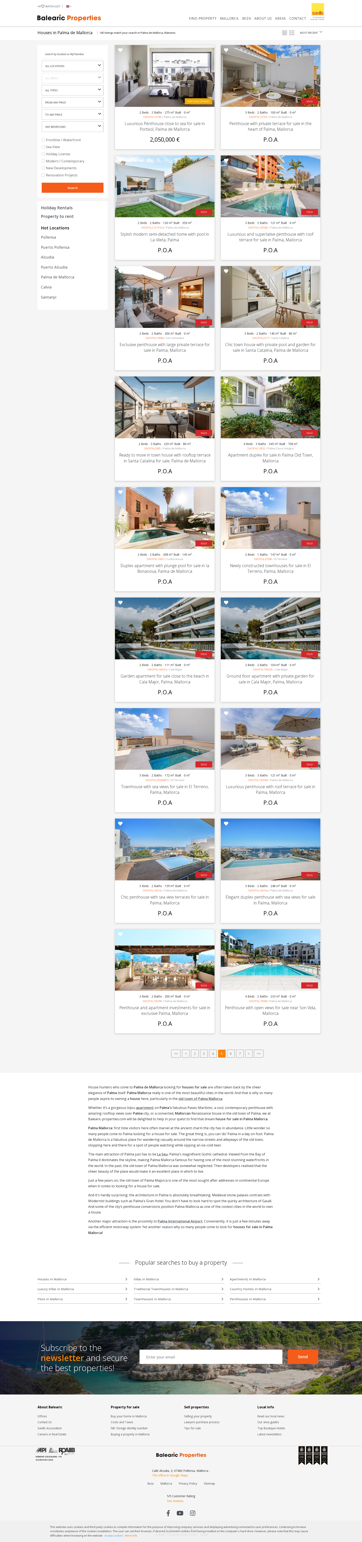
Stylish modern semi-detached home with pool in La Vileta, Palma (164, 237)
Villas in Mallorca (146, 1279)
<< (176, 1053)
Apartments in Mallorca (248, 1279)
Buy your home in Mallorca (129, 1416)
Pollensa (48, 237)
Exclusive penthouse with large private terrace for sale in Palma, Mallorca (165, 347)
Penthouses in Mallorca (248, 1299)
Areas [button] (280, 18)
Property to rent (57, 216)
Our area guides (268, 1422)
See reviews (175, 1501)
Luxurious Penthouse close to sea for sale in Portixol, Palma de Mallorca (165, 126)
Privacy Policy (188, 1483)
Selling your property (198, 1416)
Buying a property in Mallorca (130, 1434)
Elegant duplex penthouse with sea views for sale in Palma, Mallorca (270, 900)
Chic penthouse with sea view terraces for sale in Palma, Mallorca (165, 900)
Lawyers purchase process (202, 1422)
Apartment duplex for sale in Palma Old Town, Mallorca (270, 457)
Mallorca (229, 18)
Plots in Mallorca (50, 1299)
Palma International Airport (180, 1221)
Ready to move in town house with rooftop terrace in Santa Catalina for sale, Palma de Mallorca (165, 457)
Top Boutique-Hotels (271, 1428)
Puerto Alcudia (54, 267)
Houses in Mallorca (51, 1279)
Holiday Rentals (57, 208)
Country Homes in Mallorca (250, 1289)
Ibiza (246, 18)
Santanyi (48, 297)
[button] (68, 6)
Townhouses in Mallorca (152, 1299)
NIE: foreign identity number (129, 1428)
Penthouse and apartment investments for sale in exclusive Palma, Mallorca (164, 1010)
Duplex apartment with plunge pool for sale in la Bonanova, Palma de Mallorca (164, 568)
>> (259, 1053)
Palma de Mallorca (57, 276)
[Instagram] (192, 1513)
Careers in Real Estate (51, 1434)
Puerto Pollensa (55, 247)
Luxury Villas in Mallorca (55, 1289)
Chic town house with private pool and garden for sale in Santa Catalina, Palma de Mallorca (270, 347)
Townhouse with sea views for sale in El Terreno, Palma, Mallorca (165, 789)
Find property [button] (203, 18)
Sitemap (209, 1483)
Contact (297, 18)
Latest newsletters (269, 1434)
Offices (42, 1416)
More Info (131, 1535)
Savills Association (49, 1428)
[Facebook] (168, 1513)
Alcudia (47, 257)
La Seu (162, 1154)
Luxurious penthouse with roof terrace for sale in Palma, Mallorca (270, 789)
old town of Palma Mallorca (200, 1098)
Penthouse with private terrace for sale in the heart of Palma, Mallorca (270, 126)
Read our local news (270, 1416)
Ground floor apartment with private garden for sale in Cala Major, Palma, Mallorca (270, 678)
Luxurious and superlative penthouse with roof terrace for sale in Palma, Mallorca (270, 237)
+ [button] (48, 6)
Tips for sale (192, 1428)
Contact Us (44, 1422)
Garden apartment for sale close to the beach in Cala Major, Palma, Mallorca (165, 678)
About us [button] (263, 18)
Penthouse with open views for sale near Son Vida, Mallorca (270, 1010)
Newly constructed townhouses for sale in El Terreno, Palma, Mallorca (270, 568)
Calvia (46, 287)
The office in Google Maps (170, 1475)
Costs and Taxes (122, 1422)
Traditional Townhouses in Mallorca (161, 1289)
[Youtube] (180, 1513)
